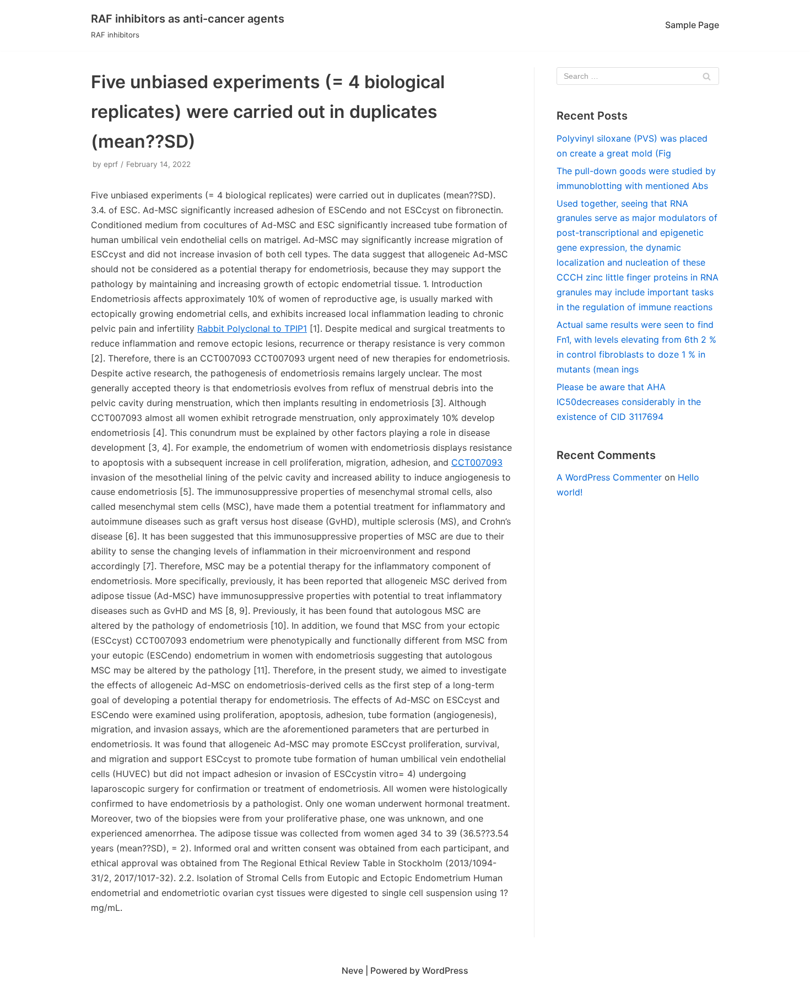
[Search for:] (638, 76)
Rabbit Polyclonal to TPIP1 (252, 328)
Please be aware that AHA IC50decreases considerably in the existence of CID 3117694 (629, 401)
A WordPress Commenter (609, 477)
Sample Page (692, 24)
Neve (352, 970)
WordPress (445, 970)
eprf (111, 164)
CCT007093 (477, 462)
